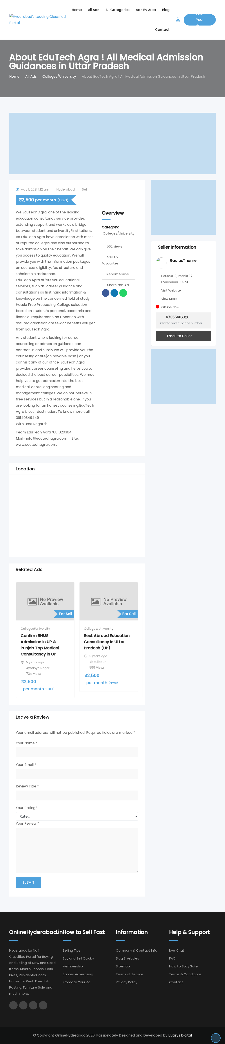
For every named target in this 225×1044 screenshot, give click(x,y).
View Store (169, 299)
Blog (166, 9)
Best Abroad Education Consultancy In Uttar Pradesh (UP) (107, 642)
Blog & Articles (127, 958)
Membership (73, 966)
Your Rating (26, 807)
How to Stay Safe (183, 966)
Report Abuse (118, 274)
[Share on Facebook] (105, 293)
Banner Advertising (78, 974)
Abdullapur (97, 662)
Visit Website (171, 290)
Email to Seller (179, 335)
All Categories (117, 9)
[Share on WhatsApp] (123, 293)
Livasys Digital (180, 1035)
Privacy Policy (126, 982)
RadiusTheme (183, 260)
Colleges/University (118, 233)
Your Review (27, 823)
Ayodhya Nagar (37, 668)
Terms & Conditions (185, 974)
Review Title (27, 786)
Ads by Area (146, 9)
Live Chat (176, 950)
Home (77, 9)
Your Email (26, 764)
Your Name (26, 743)
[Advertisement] (112, 143)
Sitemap (123, 966)
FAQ (172, 958)
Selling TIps (71, 950)
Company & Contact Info (136, 950)
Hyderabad (65, 189)
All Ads (93, 9)
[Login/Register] (178, 20)
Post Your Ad (200, 20)
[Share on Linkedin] (114, 293)
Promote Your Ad (77, 982)
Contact (162, 29)
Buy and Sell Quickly (78, 958)
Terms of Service (129, 974)
